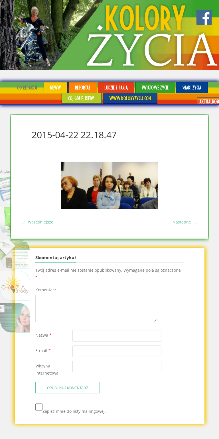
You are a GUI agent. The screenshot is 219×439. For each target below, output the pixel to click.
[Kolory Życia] (109, 35)
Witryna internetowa (46, 369)
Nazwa (43, 335)
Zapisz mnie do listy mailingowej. (74, 411)
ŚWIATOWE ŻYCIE (155, 87)
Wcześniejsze (37, 222)
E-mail (43, 350)
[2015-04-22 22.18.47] (109, 207)
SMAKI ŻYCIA (191, 87)
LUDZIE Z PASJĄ (116, 87)
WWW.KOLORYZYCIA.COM (130, 98)
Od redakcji (27, 87)
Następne (185, 222)
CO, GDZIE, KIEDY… (81, 98)
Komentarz (45, 289)
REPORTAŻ (82, 87)
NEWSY (55, 87)
